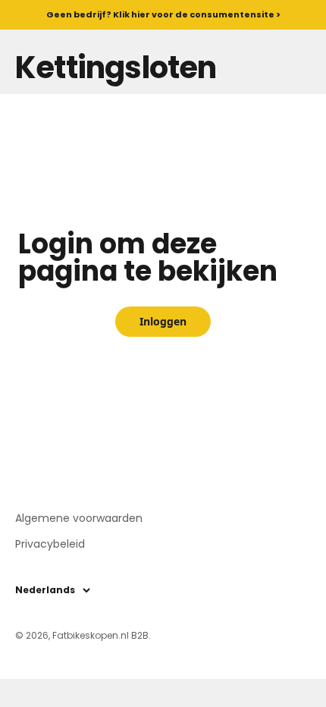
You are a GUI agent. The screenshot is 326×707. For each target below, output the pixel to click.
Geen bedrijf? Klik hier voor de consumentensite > (163, 14)
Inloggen (163, 321)
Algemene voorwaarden (79, 518)
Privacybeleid (50, 543)
